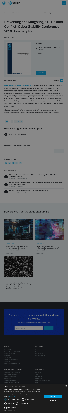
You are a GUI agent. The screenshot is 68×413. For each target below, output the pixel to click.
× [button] (66, 386)
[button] (23, 411)
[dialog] (34, 398)
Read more (12, 396)
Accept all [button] (53, 396)
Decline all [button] (53, 400)
